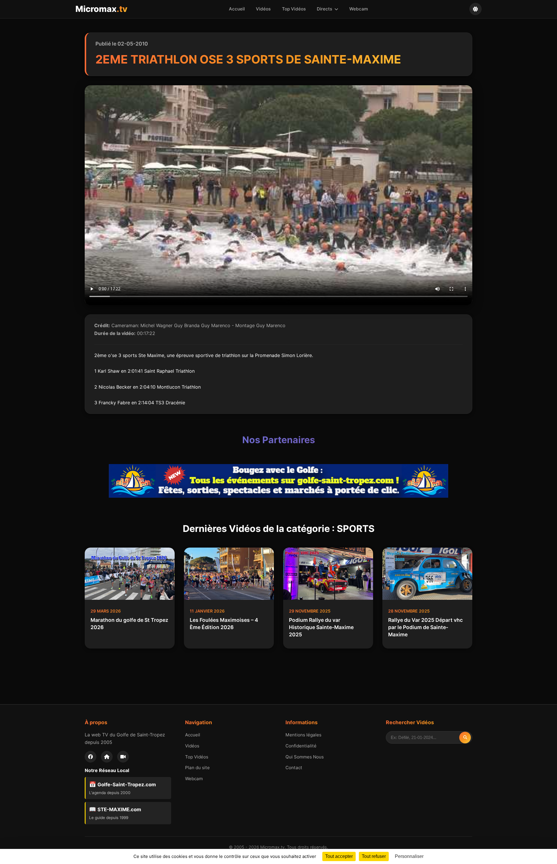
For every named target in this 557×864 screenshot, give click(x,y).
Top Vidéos (294, 9)
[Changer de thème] (475, 9)
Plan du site (197, 767)
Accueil (237, 9)
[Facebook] (90, 756)
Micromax (101, 9)
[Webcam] (123, 756)
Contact (293, 767)
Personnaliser (409, 856)
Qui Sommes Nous (304, 757)
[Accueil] (107, 756)
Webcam (358, 9)
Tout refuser (374, 856)
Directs (325, 9)
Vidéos (263, 9)
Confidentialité (301, 746)
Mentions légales (303, 735)
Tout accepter (339, 856)
